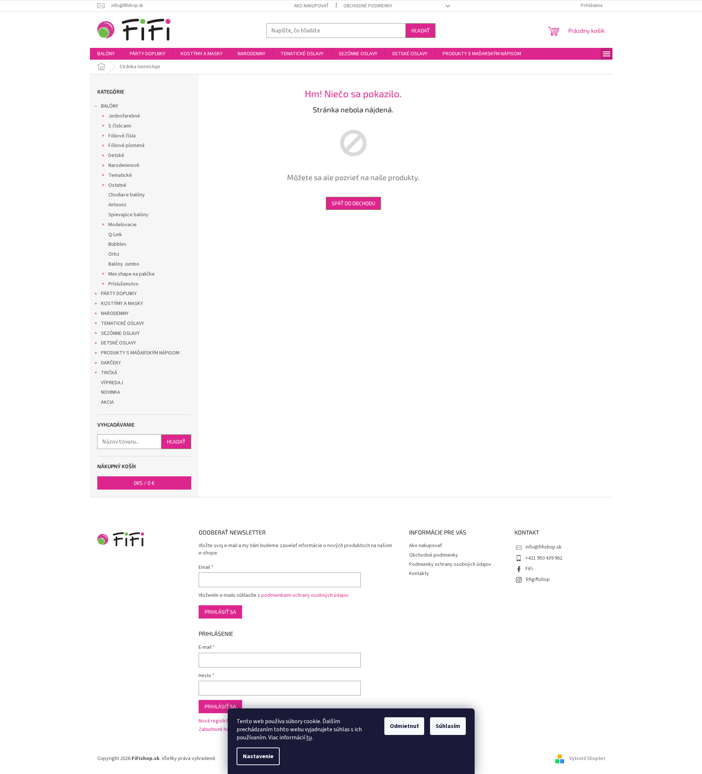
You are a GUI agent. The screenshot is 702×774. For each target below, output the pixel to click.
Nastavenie (258, 756)
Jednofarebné (124, 116)
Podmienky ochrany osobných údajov (450, 564)
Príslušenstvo (123, 284)
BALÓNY (109, 106)
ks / (144, 483)
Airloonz (117, 205)
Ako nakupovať (311, 6)
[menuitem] (106, 54)
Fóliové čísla (122, 136)
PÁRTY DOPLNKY (119, 293)
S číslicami (119, 126)
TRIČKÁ (109, 373)
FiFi (529, 568)
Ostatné (117, 185)
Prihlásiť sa (220, 612)
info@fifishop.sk (543, 547)
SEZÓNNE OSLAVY (120, 333)
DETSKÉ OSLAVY (118, 343)
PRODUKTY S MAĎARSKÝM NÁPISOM (140, 353)
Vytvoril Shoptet (587, 759)
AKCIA (107, 402)
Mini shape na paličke (131, 274)
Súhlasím (448, 726)
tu (309, 737)
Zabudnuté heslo (217, 729)
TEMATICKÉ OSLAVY (122, 323)
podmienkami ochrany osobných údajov (305, 595)
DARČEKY (111, 363)
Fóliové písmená (126, 145)
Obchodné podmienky (367, 6)
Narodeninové (123, 165)
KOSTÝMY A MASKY (122, 303)
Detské (116, 155)
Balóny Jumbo (123, 264)
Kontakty (419, 573)
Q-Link (115, 234)
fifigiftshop (537, 579)
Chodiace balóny (126, 195)
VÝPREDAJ (112, 382)
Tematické (120, 175)
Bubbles (117, 244)
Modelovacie (122, 224)
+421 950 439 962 (543, 558)
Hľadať (420, 30)
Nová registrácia (217, 721)
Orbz (113, 254)
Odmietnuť (404, 726)
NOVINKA (110, 392)
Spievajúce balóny (128, 214)
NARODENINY (115, 313)
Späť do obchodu (353, 203)
